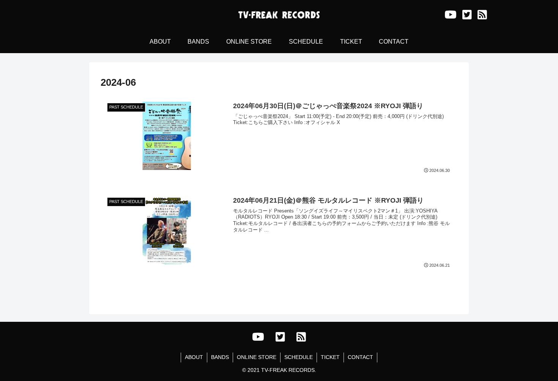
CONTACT (360, 357)
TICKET (330, 357)
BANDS (220, 357)
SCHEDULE (298, 357)
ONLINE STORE (256, 357)
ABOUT (194, 357)
